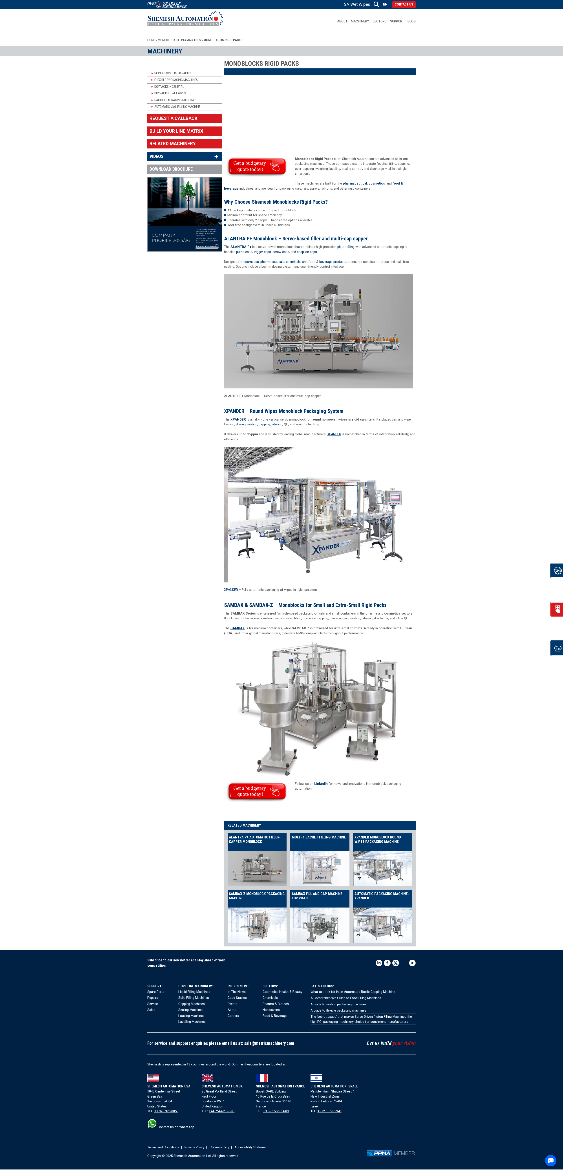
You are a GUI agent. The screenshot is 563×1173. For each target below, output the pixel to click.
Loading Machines (191, 1016)
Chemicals (270, 998)
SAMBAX (233, 605)
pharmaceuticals (272, 262)
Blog (412, 21)
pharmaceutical (355, 183)
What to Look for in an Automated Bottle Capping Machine (353, 992)
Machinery (360, 21)
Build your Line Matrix (176, 131)
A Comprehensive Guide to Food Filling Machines (346, 998)
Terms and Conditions (163, 1147)
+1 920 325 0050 (166, 1111)
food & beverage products (327, 262)
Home (151, 40)
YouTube (412, 963)
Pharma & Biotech (276, 1004)
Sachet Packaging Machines (175, 100)
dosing (241, 424)
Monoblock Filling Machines (179, 40)
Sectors (380, 21)
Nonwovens (271, 1010)
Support (397, 21)
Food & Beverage (275, 1016)
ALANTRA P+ (240, 247)
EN (385, 4)
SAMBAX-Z (261, 605)
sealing (252, 424)
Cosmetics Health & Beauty (282, 992)
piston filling (346, 247)
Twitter (395, 963)
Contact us (404, 4)
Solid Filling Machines (193, 998)
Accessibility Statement (251, 1147)
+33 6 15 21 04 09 (276, 1111)
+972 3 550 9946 (330, 1111)
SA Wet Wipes (357, 4)
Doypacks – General (169, 87)
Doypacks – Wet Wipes (170, 93)
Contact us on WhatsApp (175, 1127)
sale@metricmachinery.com (269, 1043)
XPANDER (238, 419)
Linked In (379, 963)
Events (232, 1004)
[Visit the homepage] (185, 21)
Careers (233, 1016)
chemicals (293, 262)
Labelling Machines (192, 1022)
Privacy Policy (194, 1147)
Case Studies (237, 998)
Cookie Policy (219, 1147)
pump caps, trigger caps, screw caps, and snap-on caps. (277, 252)
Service (152, 1004)
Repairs (152, 998)
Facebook (387, 963)
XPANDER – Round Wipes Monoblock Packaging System (284, 411)
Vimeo (404, 963)
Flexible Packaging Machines (176, 80)
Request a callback (173, 118)
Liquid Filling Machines (194, 992)
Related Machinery (173, 143)
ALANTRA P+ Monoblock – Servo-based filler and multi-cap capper (296, 238)
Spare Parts (155, 992)
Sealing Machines (190, 1010)
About (342, 21)
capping (264, 424)
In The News (237, 992)
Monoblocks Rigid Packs (172, 73)
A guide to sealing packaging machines (339, 1004)
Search (377, 4)
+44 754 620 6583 (221, 1111)
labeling (277, 424)
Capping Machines (191, 1004)
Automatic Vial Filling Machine (177, 107)
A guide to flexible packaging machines (338, 1010)
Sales (151, 1010)
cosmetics (377, 183)
